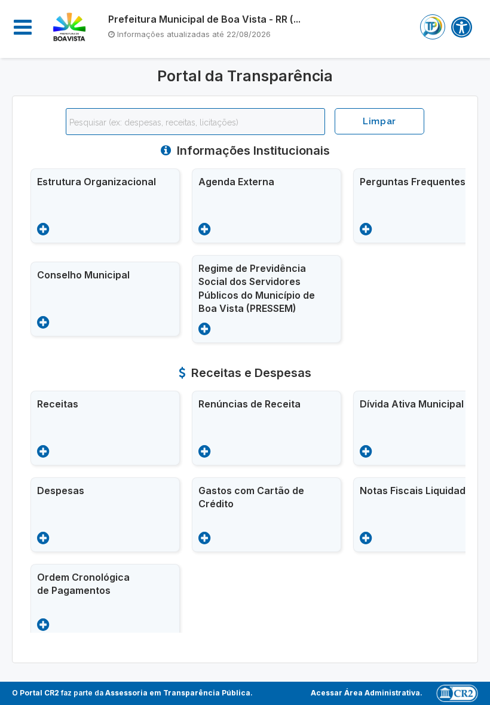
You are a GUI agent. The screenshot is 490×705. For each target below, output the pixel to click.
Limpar (379, 121)
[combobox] (195, 121)
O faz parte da (131, 692)
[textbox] (198, 122)
